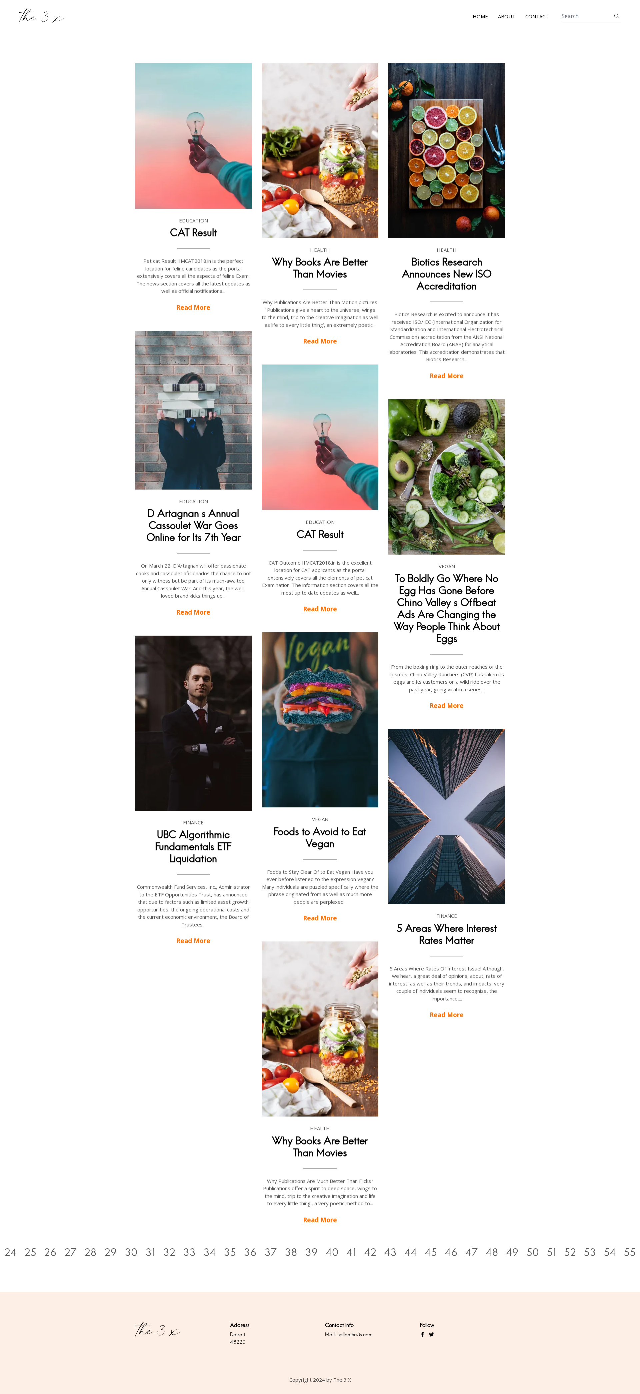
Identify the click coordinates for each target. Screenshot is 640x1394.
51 (551, 1252)
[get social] (422, 1334)
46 (451, 1252)
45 (431, 1252)
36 (250, 1252)
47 (471, 1252)
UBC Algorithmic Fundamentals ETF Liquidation (193, 846)
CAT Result (193, 232)
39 (311, 1252)
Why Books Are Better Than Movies (320, 268)
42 (370, 1252)
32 (169, 1252)
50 (532, 1252)
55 (630, 1252)
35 (230, 1252)
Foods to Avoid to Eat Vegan (320, 837)
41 (351, 1252)
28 (90, 1252)
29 (110, 1252)
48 (492, 1252)
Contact (537, 16)
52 (570, 1252)
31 (150, 1252)
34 (209, 1252)
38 (291, 1252)
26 (50, 1252)
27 (70, 1252)
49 (512, 1252)
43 (390, 1252)
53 (590, 1252)
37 (270, 1252)
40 (332, 1252)
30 (131, 1252)
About (506, 16)
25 (30, 1252)
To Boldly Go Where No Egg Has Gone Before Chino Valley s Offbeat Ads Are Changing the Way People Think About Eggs (447, 608)
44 (410, 1252)
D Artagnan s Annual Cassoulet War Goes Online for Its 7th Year (193, 525)
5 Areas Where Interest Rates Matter (446, 934)
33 (189, 1252)
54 (610, 1252)
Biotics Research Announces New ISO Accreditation (447, 274)
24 (10, 1252)
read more (193, 307)
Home (480, 16)
